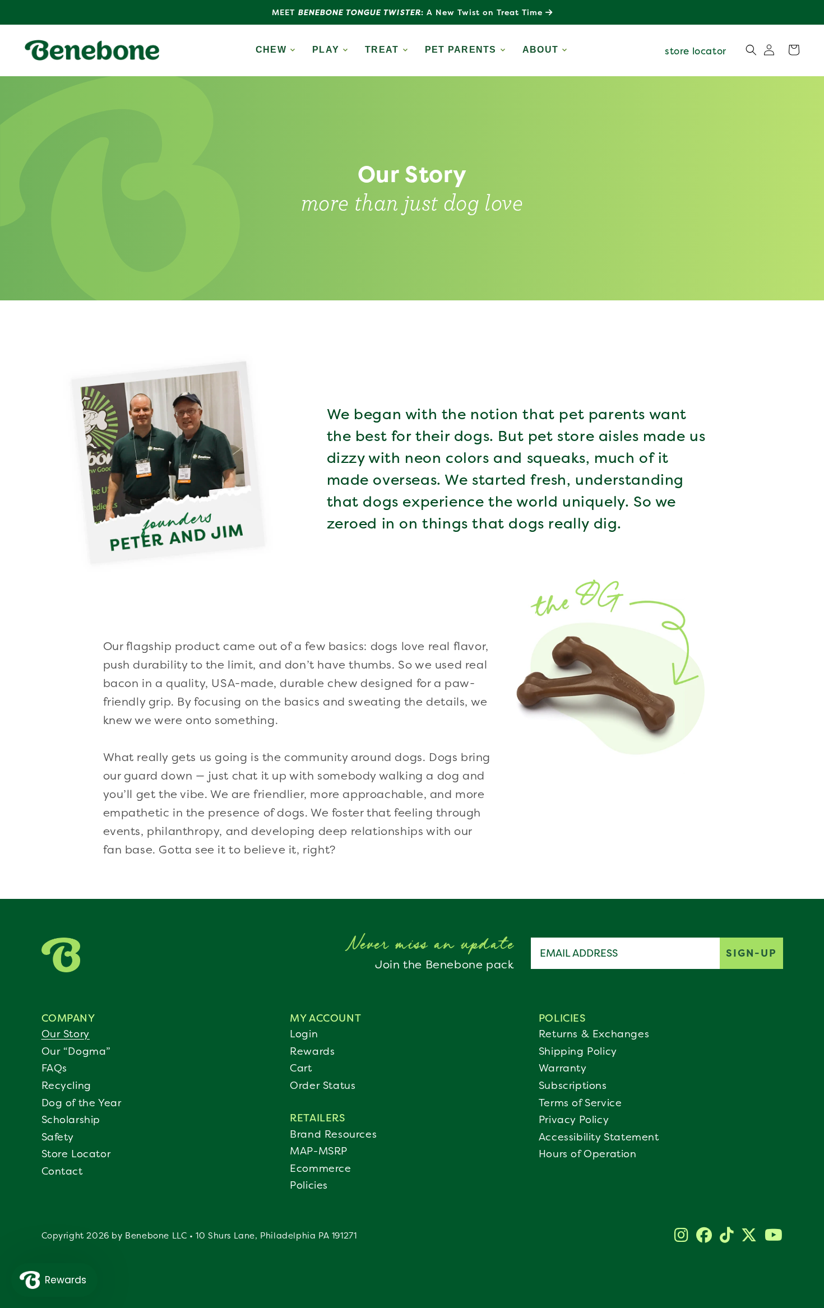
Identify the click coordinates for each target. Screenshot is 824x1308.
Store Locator (76, 1154)
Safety (58, 1137)
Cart (301, 1068)
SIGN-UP (751, 953)
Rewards (312, 1051)
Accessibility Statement (599, 1137)
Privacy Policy (574, 1120)
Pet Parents (461, 49)
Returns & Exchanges (594, 1034)
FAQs (54, 1068)
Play (325, 49)
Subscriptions (573, 1085)
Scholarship (71, 1120)
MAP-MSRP (319, 1151)
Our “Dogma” (76, 1051)
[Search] (751, 50)
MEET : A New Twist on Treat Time (408, 12)
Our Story (65, 1034)
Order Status (322, 1085)
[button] (793, 50)
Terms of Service (580, 1103)
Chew (271, 49)
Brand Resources (333, 1134)
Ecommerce (320, 1168)
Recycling (66, 1085)
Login (304, 1034)
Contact (62, 1171)
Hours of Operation (588, 1154)
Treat (382, 49)
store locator (695, 50)
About (540, 49)
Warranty (563, 1068)
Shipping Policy (578, 1051)
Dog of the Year (81, 1103)
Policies (309, 1185)
